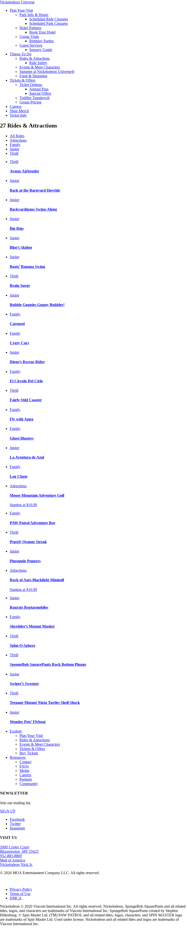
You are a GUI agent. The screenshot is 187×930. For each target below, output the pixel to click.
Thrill (14, 153)
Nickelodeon (10, 864)
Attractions (18, 140)
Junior (14, 149)
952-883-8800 (11, 856)
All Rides (17, 136)
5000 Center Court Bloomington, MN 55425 (19, 849)
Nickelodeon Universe (17, 2)
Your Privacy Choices (15, 881)
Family (15, 145)
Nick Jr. (27, 864)
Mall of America (12, 860)
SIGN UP (7, 811)
